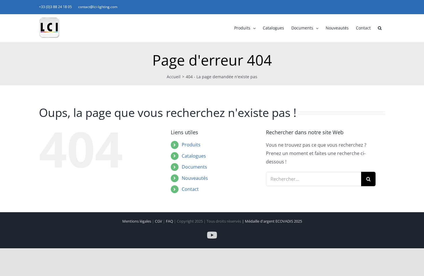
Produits (191, 144)
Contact (190, 189)
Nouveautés (195, 178)
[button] (379, 28)
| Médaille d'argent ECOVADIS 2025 (272, 221)
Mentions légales (137, 221)
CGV (159, 221)
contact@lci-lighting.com (97, 6)
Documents (194, 167)
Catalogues (194, 156)
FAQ (170, 221)
